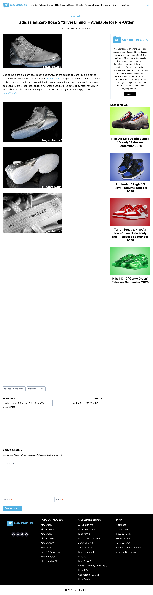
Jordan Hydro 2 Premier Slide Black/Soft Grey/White (24, 402)
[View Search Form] (147, 5)
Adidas (80, 16)
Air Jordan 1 (47, 525)
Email (59, 499)
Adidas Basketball (36, 389)
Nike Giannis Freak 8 (89, 538)
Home (72, 16)
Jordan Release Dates (42, 5)
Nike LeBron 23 (86, 529)
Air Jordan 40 (85, 525)
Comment (10, 463)
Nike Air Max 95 (49, 561)
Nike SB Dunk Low (50, 552)
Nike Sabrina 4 (86, 552)
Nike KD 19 (84, 534)
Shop (115, 5)
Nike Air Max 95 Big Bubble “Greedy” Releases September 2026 (130, 142)
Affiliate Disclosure (126, 552)
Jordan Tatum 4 (86, 547)
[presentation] (130, 121)
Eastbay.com (10, 93)
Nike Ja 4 (83, 556)
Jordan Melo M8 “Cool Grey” (87, 401)
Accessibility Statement (129, 547)
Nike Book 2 (84, 561)
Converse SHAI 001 (88, 574)
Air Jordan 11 (47, 543)
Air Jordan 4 (47, 534)
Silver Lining (53, 78)
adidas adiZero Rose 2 (14, 389)
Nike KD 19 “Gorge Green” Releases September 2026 (130, 280)
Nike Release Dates (64, 5)
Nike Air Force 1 (49, 556)
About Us (124, 5)
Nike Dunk (46, 547)
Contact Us (122, 529)
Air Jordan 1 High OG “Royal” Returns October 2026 (130, 187)
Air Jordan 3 (47, 529)
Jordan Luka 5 (85, 543)
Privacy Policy (123, 534)
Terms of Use (123, 543)
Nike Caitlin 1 (85, 579)
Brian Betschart (72, 28)
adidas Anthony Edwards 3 (92, 565)
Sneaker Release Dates (87, 5)
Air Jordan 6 (47, 538)
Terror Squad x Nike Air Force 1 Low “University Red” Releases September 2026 (130, 235)
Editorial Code (123, 538)
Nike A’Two (84, 570)
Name (8, 499)
